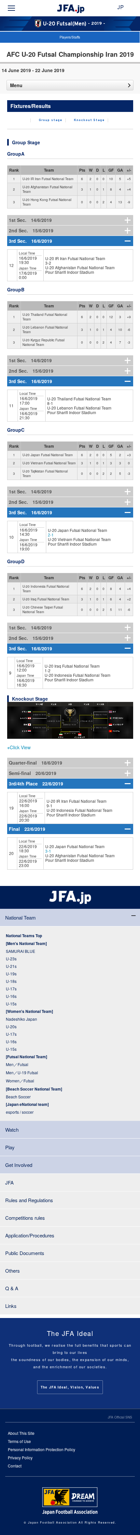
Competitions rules (25, 1217)
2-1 (51, 534)
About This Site (21, 1433)
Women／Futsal (20, 1080)
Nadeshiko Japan (21, 1019)
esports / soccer (20, 1112)
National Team (20, 917)
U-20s (11, 1026)
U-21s (11, 966)
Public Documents (24, 1252)
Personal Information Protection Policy (41, 1449)
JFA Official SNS (120, 1417)
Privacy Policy (20, 1457)
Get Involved (18, 1164)
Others (12, 1270)
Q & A (11, 1288)
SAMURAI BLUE (20, 951)
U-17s (11, 988)
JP (120, 8)
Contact (14, 1465)
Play (10, 1147)
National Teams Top (24, 935)
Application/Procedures (29, 1235)
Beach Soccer (18, 1096)
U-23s (11, 958)
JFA (9, 1182)
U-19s (11, 973)
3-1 (48, 851)
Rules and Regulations (29, 1200)
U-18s (11, 981)
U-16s (11, 996)
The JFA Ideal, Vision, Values (70, 1387)
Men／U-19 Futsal (22, 1072)
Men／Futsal (17, 1064)
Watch (12, 1129)
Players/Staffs (70, 37)
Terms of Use (19, 1441)
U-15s (11, 1003)
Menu (16, 85)
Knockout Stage (89, 120)
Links (11, 1305)
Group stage (50, 120)
